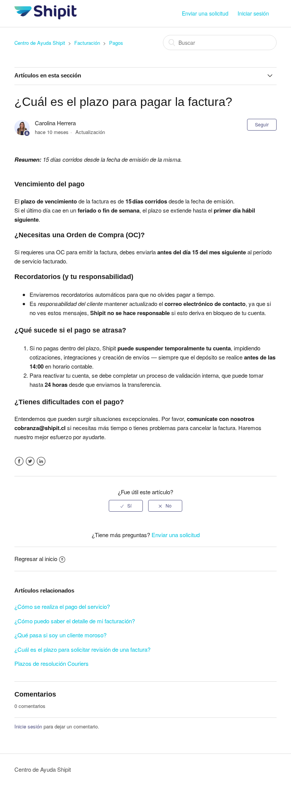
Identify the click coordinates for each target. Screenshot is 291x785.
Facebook (19, 461)
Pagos (116, 42)
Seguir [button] (262, 124)
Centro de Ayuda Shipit (39, 42)
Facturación (87, 42)
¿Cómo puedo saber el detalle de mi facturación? (74, 621)
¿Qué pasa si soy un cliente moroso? (60, 635)
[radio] (126, 505)
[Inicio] (45, 17)
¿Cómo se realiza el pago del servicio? (62, 606)
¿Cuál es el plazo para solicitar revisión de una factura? (82, 649)
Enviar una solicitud (205, 13)
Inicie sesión (28, 726)
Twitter (30, 461)
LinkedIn (41, 461)
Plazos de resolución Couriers (51, 663)
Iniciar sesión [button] (253, 13)
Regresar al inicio (35, 559)
